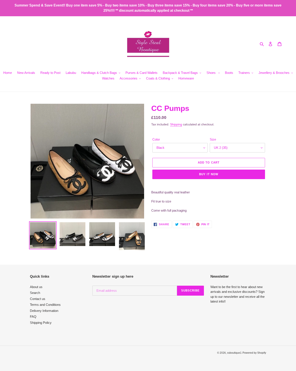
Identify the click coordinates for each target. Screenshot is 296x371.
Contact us (37, 299)
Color (156, 139)
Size (213, 139)
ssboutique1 (234, 352)
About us (36, 287)
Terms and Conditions (45, 304)
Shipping (176, 124)
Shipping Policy (41, 322)
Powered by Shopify (254, 352)
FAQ (33, 316)
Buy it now (208, 174)
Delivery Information (44, 311)
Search (35, 293)
